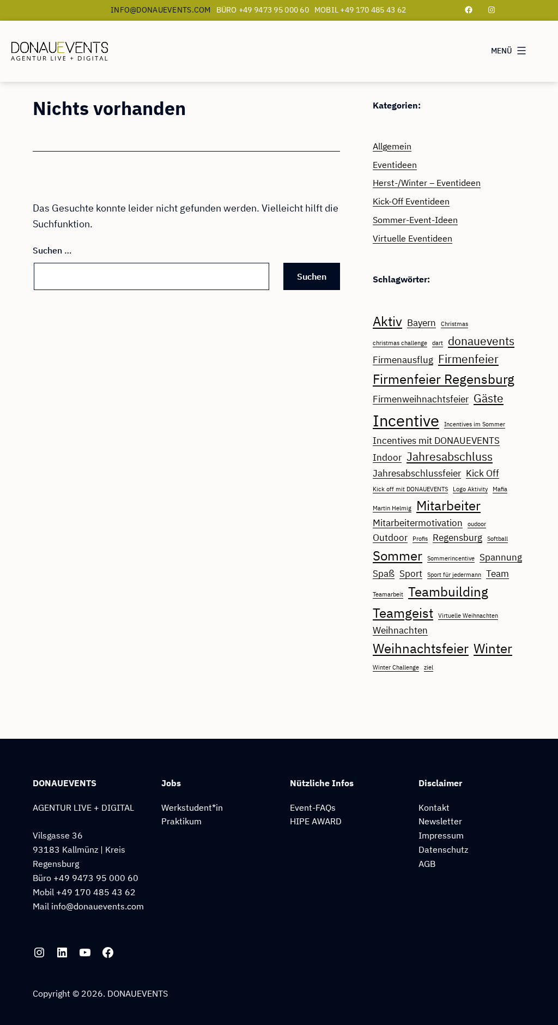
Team (497, 574)
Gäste (489, 398)
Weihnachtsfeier (421, 648)
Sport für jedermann (454, 574)
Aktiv (387, 321)
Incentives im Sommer (474, 424)
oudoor (477, 524)
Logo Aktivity (470, 489)
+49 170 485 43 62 (96, 891)
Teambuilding (448, 591)
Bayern (421, 323)
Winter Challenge (396, 667)
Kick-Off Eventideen (411, 201)
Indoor (387, 457)
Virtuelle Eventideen (412, 238)
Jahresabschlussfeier (417, 473)
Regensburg (457, 538)
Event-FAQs (313, 807)
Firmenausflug (403, 360)
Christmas (454, 324)
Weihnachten (400, 630)
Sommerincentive (451, 558)
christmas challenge (400, 343)
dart (437, 343)
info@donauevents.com (161, 10)
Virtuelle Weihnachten (468, 615)
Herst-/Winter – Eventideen (427, 182)
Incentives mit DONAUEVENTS (436, 441)
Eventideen (395, 164)
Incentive (406, 420)
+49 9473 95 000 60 (95, 877)
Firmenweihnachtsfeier (421, 399)
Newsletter (440, 821)
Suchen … (52, 250)
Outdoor (390, 538)
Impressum (441, 835)
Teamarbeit (388, 594)
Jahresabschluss (450, 456)
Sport (410, 574)
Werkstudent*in (192, 807)
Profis (420, 538)
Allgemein (392, 146)
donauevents (481, 341)
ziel (428, 667)
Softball (497, 538)
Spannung (501, 557)
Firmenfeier (468, 359)
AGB (426, 863)
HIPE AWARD (316, 821)
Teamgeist (403, 613)
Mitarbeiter (448, 505)
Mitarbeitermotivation (418, 523)
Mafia (500, 489)
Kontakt (434, 807)
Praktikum (181, 821)
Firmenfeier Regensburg (443, 379)
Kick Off (482, 473)
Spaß (384, 574)
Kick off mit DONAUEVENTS (410, 489)
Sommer (397, 555)
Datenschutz (443, 849)
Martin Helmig (392, 508)
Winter (493, 648)
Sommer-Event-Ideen (415, 219)
